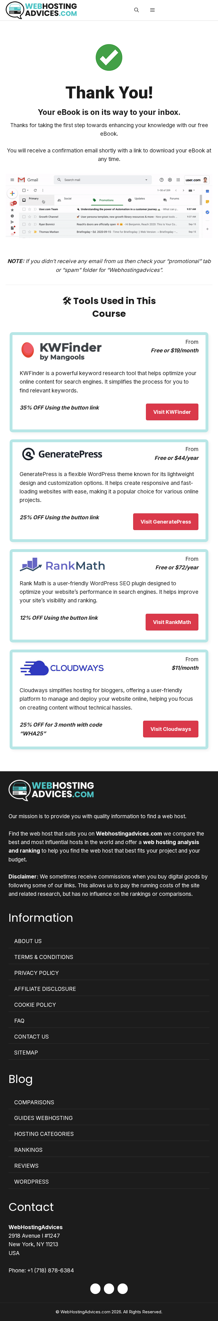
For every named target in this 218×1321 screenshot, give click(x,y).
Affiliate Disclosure (45, 989)
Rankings (28, 1150)
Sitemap (26, 1052)
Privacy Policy (36, 973)
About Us (28, 941)
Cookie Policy (35, 1005)
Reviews (26, 1166)
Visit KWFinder (172, 412)
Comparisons (34, 1102)
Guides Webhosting (43, 1118)
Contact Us (31, 1036)
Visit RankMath (172, 622)
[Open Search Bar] (136, 10)
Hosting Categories (44, 1134)
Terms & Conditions (43, 957)
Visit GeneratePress (166, 522)
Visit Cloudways (170, 729)
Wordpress (31, 1182)
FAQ (19, 1021)
